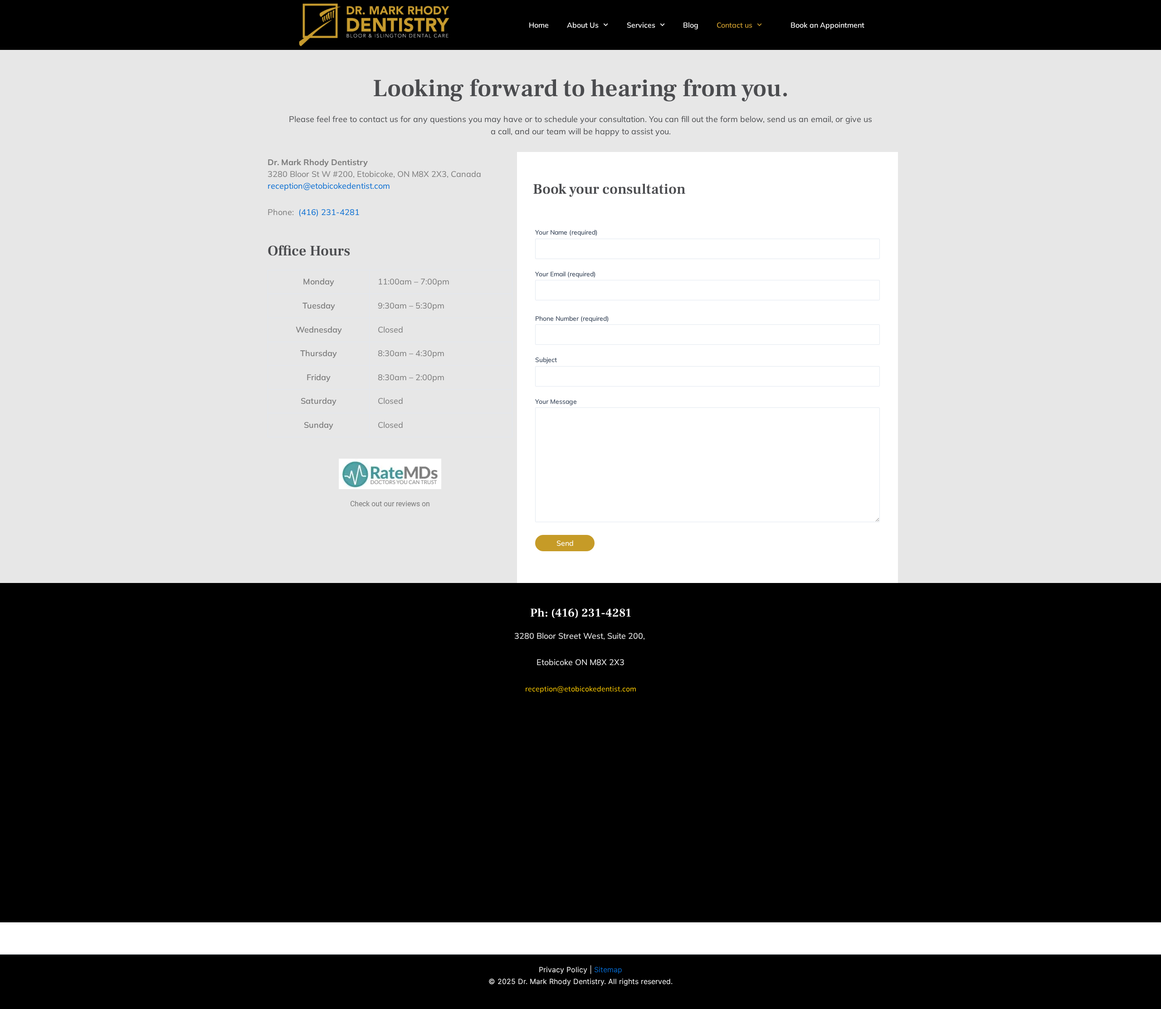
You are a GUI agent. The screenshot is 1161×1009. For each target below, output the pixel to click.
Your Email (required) (565, 274)
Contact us (734, 24)
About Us (583, 24)
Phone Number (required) (572, 318)
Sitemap (608, 969)
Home (539, 24)
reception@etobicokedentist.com (329, 186)
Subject (546, 360)
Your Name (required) (566, 232)
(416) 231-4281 (329, 212)
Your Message (556, 401)
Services (641, 24)
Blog (690, 24)
